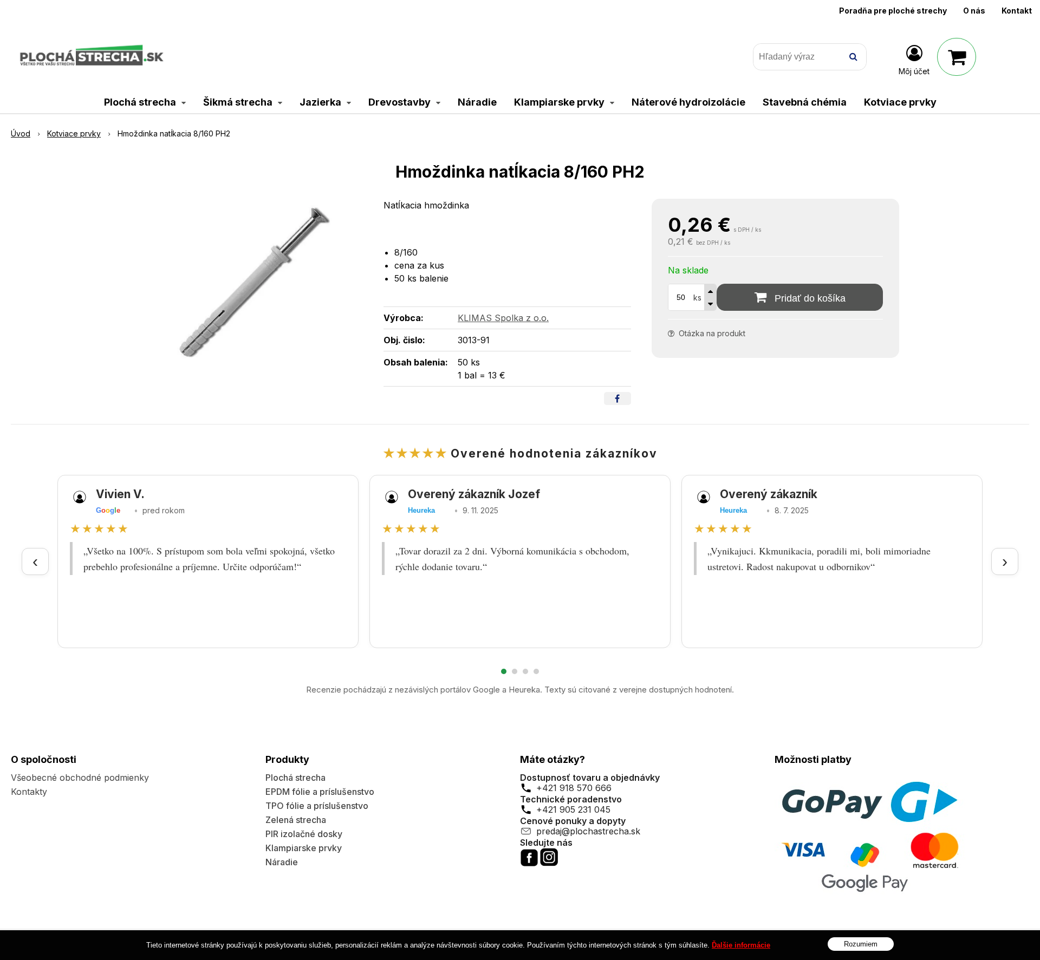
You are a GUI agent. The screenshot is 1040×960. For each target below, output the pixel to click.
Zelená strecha (295, 819)
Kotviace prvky (74, 133)
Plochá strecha (295, 777)
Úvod (20, 133)
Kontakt (1017, 10)
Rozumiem (860, 944)
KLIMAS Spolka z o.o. (503, 317)
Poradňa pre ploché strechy (893, 10)
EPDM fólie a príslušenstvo (319, 791)
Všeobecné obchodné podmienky (80, 777)
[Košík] (956, 57)
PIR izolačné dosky (303, 833)
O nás (974, 10)
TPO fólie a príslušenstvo (316, 805)
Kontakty (29, 791)
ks (697, 297)
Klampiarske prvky (303, 848)
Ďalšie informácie (741, 945)
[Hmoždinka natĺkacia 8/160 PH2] (254, 280)
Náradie (281, 862)
